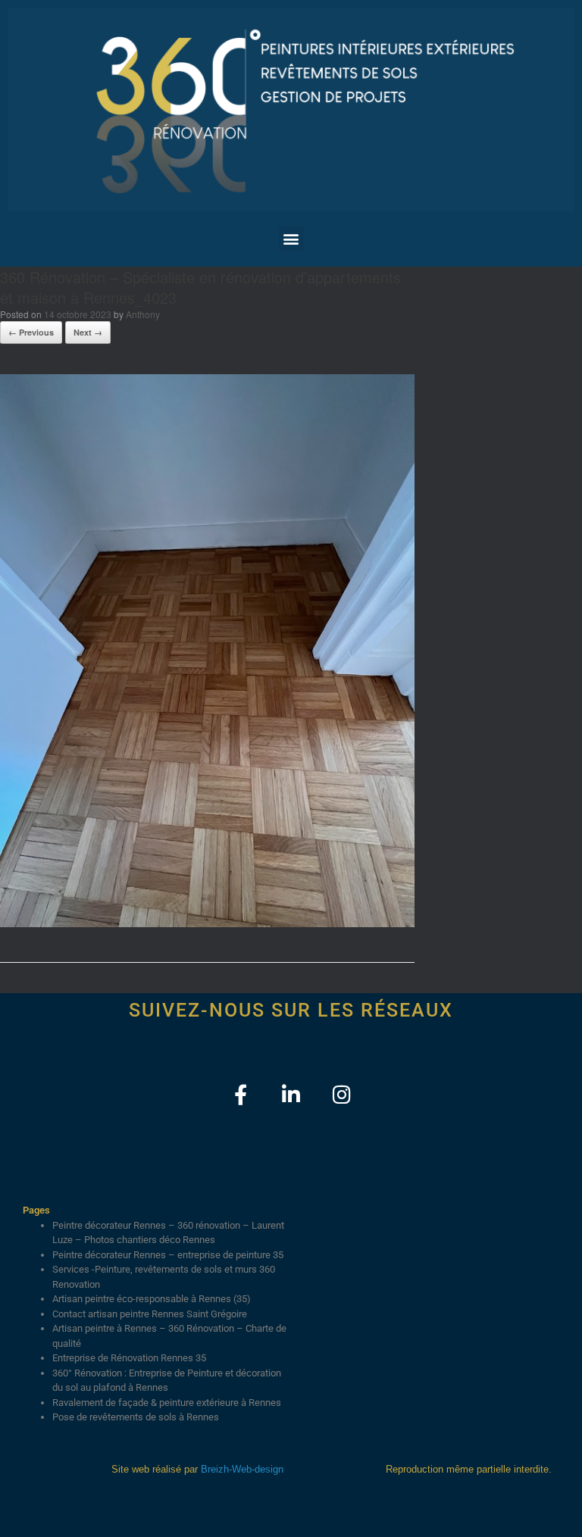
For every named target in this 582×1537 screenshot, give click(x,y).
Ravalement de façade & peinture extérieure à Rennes (166, 1402)
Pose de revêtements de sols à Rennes (135, 1417)
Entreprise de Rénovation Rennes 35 (129, 1358)
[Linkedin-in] (291, 1094)
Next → (88, 332)
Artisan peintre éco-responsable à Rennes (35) (151, 1298)
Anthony (143, 314)
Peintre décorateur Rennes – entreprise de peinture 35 (167, 1255)
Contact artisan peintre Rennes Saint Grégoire (149, 1314)
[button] (291, 238)
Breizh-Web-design (242, 1469)
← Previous (31, 332)
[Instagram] (342, 1094)
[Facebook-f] (240, 1094)
